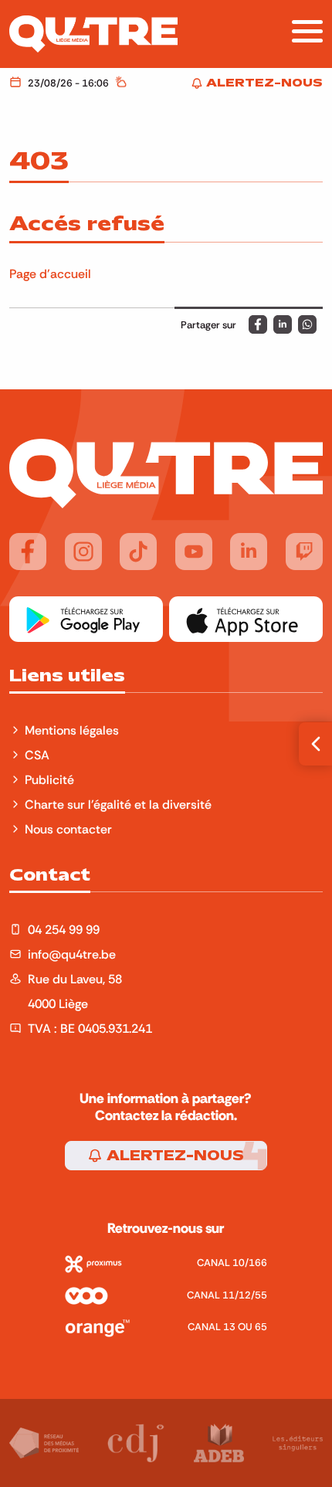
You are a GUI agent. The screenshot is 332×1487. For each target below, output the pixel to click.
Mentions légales (73, 730)
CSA (37, 754)
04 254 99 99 (64, 929)
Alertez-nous (173, 1155)
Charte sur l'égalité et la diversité (118, 804)
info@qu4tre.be (72, 954)
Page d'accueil (50, 273)
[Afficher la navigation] (307, 31)
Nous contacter (68, 829)
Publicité (49, 779)
